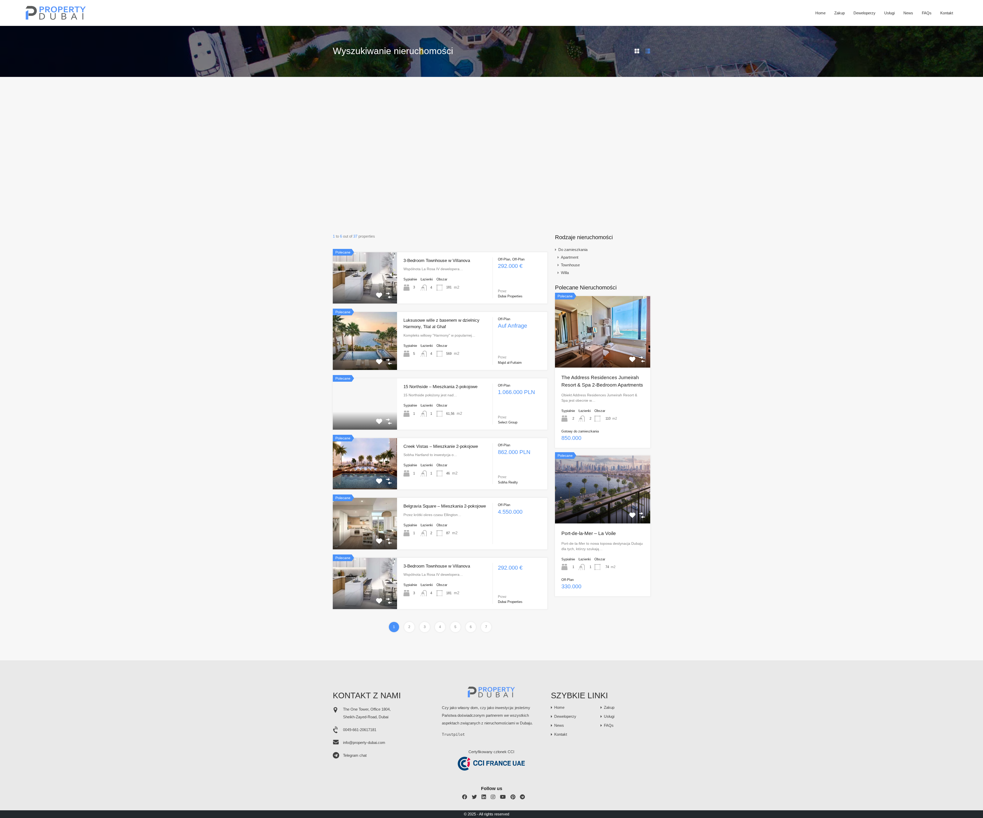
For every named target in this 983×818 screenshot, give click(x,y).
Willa (565, 272)
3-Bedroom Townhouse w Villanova (436, 260)
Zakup (839, 13)
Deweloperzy (864, 13)
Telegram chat (355, 755)
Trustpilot (453, 734)
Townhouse (570, 265)
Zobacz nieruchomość (365, 293)
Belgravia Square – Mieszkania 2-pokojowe (444, 506)
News (908, 13)
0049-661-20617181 (359, 730)
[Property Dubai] (56, 18)
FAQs (927, 13)
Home (820, 13)
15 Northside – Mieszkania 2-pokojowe (440, 386)
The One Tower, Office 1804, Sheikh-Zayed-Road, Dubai (367, 713)
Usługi (889, 13)
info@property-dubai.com (364, 742)
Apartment (569, 257)
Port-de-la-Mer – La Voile (588, 533)
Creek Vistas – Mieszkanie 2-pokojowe (440, 446)
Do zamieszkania (572, 249)
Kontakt (946, 13)
